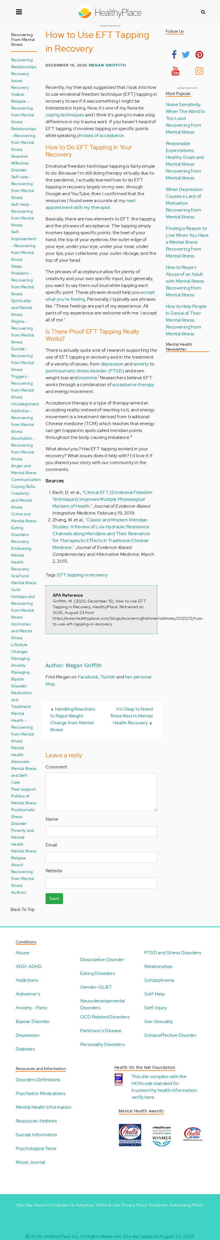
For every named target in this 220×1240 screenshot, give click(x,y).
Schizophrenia (159, 980)
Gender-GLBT (96, 987)
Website (54, 871)
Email (51, 845)
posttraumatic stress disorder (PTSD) (85, 371)
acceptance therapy (133, 385)
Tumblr (108, 677)
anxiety (141, 364)
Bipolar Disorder (33, 1021)
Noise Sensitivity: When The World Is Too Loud (185, 111)
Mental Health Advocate (20, 754)
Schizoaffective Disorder (170, 1035)
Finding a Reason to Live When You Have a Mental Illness (187, 235)
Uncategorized (25, 403)
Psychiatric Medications (40, 1093)
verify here (142, 1097)
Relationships (158, 966)
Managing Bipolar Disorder (20, 679)
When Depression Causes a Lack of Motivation (184, 196)
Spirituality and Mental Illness (21, 307)
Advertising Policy (186, 1205)
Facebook (88, 677)
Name (52, 819)
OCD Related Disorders (104, 1017)
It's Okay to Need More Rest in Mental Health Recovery (132, 716)
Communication (26, 479)
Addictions (27, 980)
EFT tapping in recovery (82, 575)
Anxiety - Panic (32, 1008)
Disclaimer (158, 1205)
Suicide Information (36, 1135)
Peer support (23, 789)
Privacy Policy (134, 1205)
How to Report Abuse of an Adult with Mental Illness (185, 274)
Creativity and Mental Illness (21, 500)
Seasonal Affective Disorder (20, 163)
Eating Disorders (97, 973)
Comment (56, 767)
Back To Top (23, 909)
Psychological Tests (36, 1148)
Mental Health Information (43, 1107)
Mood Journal (30, 1162)
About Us (43, 1205)
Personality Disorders (102, 1044)
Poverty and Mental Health (22, 837)
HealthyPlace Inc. (61, 1236)
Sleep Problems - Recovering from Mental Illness (22, 279)
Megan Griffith (107, 65)
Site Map (25, 1205)
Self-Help (154, 994)
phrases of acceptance (100, 135)
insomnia (87, 378)
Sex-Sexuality (158, 1021)
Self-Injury (155, 1008)
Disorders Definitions (38, 1080)
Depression (28, 1035)
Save (54, 898)
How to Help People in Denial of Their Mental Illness (186, 313)
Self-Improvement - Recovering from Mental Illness (23, 245)
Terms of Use (107, 1205)
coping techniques (65, 115)
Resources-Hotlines (36, 1121)
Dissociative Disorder (102, 960)
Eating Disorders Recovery (20, 534)
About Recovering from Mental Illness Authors (22, 878)
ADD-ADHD (29, 966)
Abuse (22, 953)
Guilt (15, 589)
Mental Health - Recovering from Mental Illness (22, 727)
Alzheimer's (28, 994)
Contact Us (63, 1205)
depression (112, 364)
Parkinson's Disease (101, 1031)
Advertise (85, 1205)
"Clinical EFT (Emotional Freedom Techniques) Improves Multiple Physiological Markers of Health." (102, 499)
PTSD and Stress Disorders (172, 953)
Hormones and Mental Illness (21, 630)
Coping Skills (23, 486)
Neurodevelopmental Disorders (102, 1004)
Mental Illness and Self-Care (24, 775)
